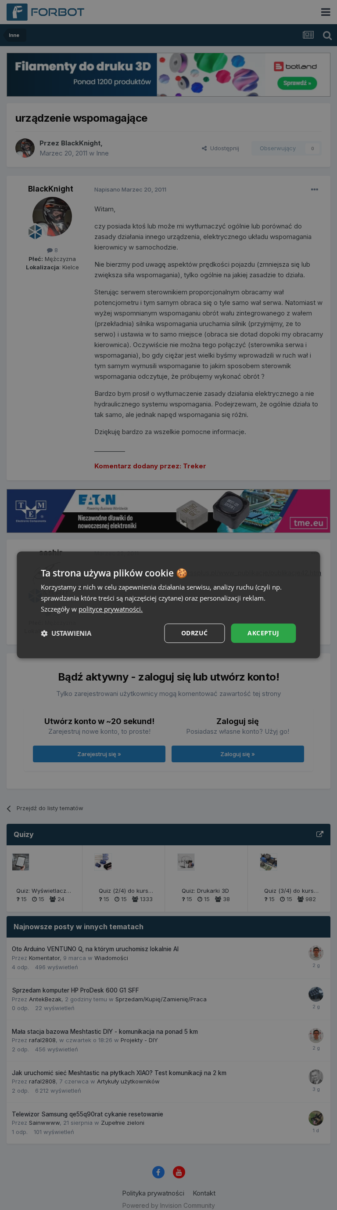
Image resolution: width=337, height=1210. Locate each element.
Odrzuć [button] (194, 633)
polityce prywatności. (111, 609)
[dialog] (168, 604)
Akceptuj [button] (263, 633)
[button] (66, 633)
